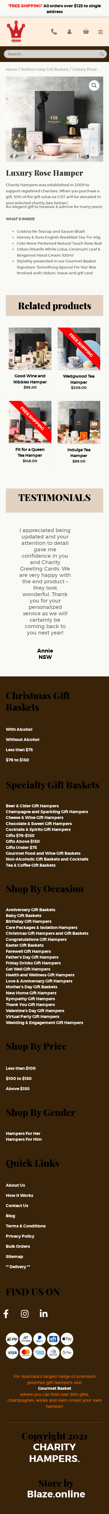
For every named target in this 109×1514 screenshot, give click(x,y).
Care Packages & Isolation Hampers (41, 927)
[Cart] (84, 31)
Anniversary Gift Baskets (30, 909)
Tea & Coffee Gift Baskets (31, 865)
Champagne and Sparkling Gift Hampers (47, 811)
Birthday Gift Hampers (28, 921)
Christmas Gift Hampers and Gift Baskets (47, 933)
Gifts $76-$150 (20, 835)
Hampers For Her (23, 1133)
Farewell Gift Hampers (28, 951)
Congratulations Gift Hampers (36, 939)
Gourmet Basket (54, 1388)
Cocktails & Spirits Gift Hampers (38, 829)
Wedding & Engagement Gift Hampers (44, 1022)
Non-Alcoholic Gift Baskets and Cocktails (47, 859)
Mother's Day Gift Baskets (45, 69)
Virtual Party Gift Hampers (32, 1016)
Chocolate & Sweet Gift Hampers (39, 823)
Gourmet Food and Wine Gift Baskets (43, 853)
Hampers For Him (24, 1139)
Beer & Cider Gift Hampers (32, 805)
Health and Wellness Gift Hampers (40, 975)
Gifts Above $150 (23, 841)
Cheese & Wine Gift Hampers (34, 817)
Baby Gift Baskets (23, 915)
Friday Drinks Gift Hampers (33, 963)
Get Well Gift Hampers (28, 969)
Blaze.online (56, 1494)
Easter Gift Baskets (25, 945)
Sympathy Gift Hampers (30, 998)
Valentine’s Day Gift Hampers (35, 1010)
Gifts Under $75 (21, 847)
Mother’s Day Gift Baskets (31, 986)
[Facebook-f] (10, 1318)
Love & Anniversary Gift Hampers (39, 981)
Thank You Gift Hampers (30, 1004)
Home (11, 69)
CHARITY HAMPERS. (54, 1453)
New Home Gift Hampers (31, 993)
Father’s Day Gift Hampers (32, 957)
